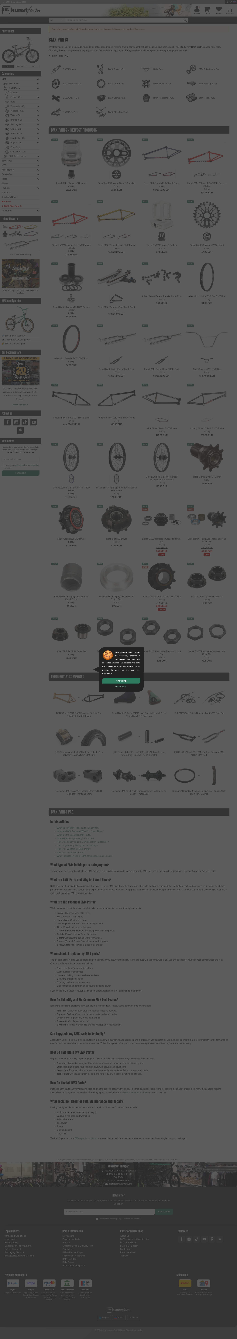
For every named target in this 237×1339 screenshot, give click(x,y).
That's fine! (121, 681)
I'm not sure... (121, 686)
